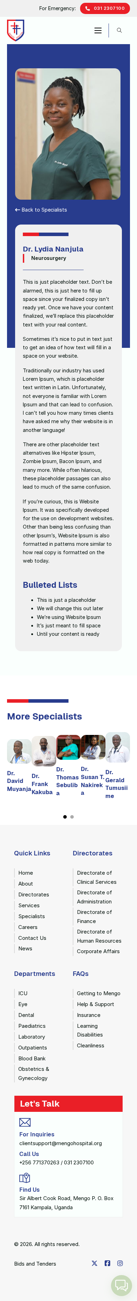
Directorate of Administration (94, 897)
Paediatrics (32, 1026)
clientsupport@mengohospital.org (60, 1143)
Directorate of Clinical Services (97, 877)
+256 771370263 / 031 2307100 (56, 1162)
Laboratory (31, 1036)
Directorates (33, 894)
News (25, 948)
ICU (22, 993)
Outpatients (32, 1047)
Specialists (31, 916)
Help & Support (95, 1004)
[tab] (65, 817)
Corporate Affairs (98, 951)
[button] (121, 1285)
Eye (22, 1004)
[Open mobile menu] (98, 30)
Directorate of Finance (94, 916)
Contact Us (32, 938)
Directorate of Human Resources (99, 936)
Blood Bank (32, 1058)
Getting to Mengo (98, 993)
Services (29, 905)
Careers (28, 927)
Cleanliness (90, 1045)
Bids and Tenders (35, 1263)
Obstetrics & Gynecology (33, 1073)
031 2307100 (109, 8)
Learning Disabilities (90, 1030)
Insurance (88, 1015)
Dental (26, 1015)
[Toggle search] (119, 30)
